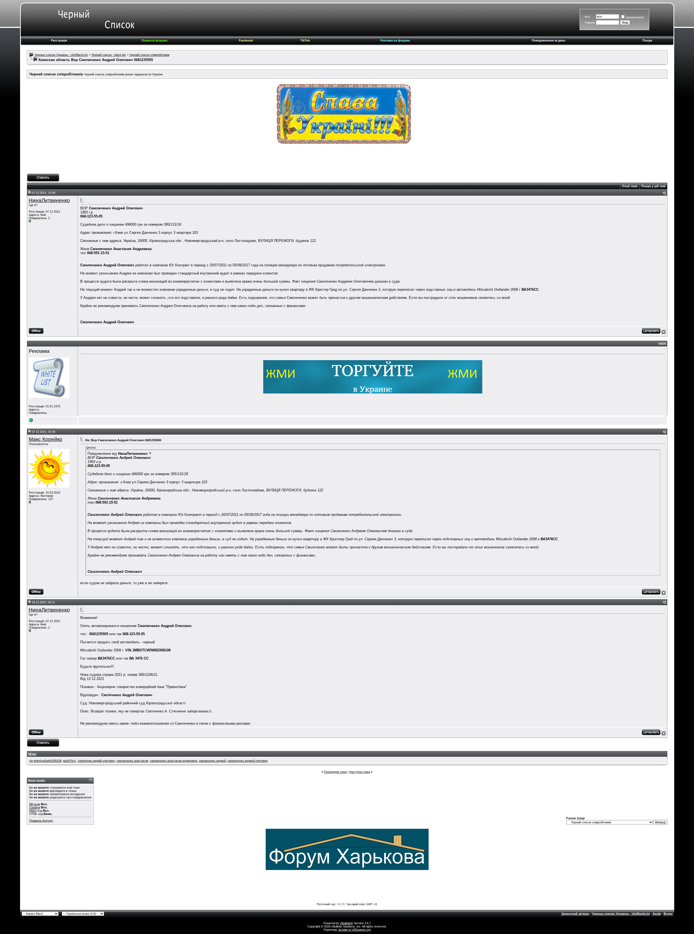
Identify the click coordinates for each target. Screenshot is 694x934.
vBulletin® (346, 923)
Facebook (246, 40)
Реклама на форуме (395, 40)
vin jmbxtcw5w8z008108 (45, 760)
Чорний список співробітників (149, 54)
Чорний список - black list (108, 54)
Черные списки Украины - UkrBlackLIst (61, 54)
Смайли (34, 807)
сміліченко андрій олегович (96, 760)
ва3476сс (69, 760)
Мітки (32, 754)
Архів (657, 913)
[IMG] (33, 810)
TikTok (305, 40)
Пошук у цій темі (653, 186)
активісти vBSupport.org (354, 929)
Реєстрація (59, 40)
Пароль (590, 22)
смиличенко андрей (212, 760)
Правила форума (154, 40)
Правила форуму (41, 820)
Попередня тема (335, 771)
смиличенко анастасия (132, 760)
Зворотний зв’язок (575, 913)
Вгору (668, 913)
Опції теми (630, 186)
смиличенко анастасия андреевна (173, 760)
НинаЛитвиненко (49, 200)
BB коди (34, 804)
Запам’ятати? (634, 17)
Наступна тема (359, 771)
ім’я (587, 16)
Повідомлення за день (549, 40)
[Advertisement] (347, 161)
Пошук (647, 40)
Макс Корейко (45, 439)
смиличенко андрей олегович (247, 760)
